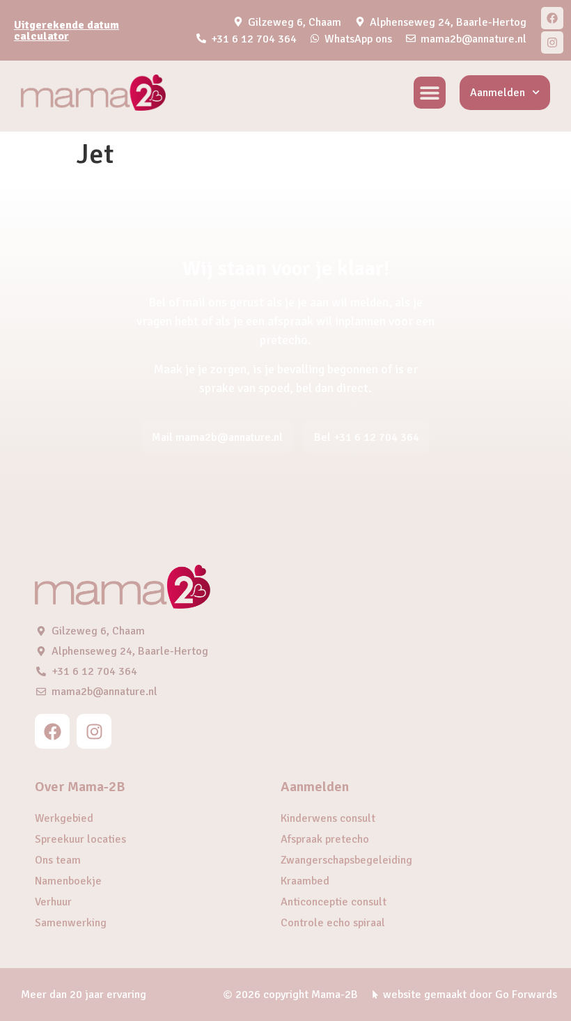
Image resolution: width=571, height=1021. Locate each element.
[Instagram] (552, 42)
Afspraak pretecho (325, 839)
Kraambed (305, 881)
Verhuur (53, 902)
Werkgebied (64, 818)
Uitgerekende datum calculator (66, 30)
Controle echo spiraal (333, 923)
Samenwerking (71, 923)
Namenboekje (68, 881)
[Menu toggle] (430, 93)
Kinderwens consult (328, 818)
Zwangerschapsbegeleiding (346, 860)
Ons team (58, 860)
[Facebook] (552, 18)
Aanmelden (497, 93)
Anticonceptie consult (333, 902)
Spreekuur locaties (80, 839)
